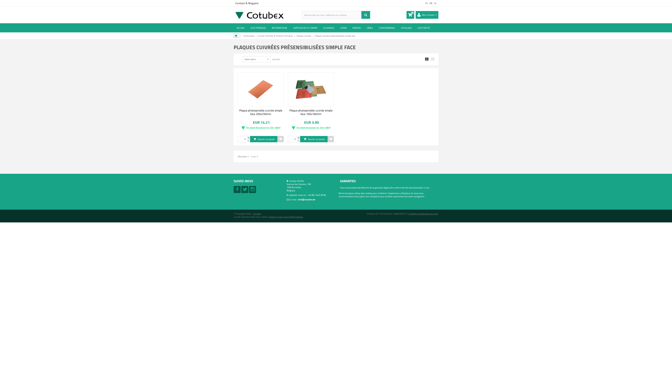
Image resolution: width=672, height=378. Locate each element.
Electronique (258, 28)
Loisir (343, 28)
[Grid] (427, 59)
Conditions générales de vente (423, 213)
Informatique (279, 28)
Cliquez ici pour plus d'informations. (286, 217)
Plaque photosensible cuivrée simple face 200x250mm (260, 112)
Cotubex (257, 213)
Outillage (406, 28)
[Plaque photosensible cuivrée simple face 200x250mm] (261, 89)
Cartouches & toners (305, 28)
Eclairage (328, 28)
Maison (356, 28)
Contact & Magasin (247, 3)
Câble (370, 28)
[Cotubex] (268, 15)
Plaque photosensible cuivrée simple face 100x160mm (310, 112)
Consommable (387, 28)
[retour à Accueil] (236, 35)
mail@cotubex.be (306, 199)
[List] (432, 59)
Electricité (424, 28)
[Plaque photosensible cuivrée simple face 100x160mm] (311, 89)
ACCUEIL (241, 28)
